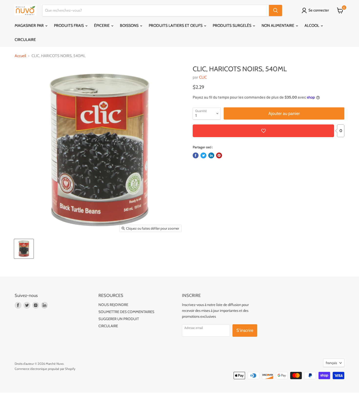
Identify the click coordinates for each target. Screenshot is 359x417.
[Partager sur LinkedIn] (211, 155)
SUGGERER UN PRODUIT (118, 319)
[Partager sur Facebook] (196, 155)
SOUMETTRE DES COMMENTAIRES (126, 312)
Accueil (20, 56)
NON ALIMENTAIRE (278, 25)
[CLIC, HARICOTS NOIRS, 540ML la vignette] (23, 248)
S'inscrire (244, 330)
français (331, 363)
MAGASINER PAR (30, 25)
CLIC (203, 77)
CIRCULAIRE (25, 39)
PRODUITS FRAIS (69, 25)
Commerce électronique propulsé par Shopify (45, 369)
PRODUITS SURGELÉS (232, 25)
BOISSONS (129, 25)
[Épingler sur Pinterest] (219, 155)
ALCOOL (312, 25)
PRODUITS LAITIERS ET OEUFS (176, 25)
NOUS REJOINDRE (113, 305)
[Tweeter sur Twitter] (203, 155)
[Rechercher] (275, 10)
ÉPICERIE (102, 25)
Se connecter (318, 10)
